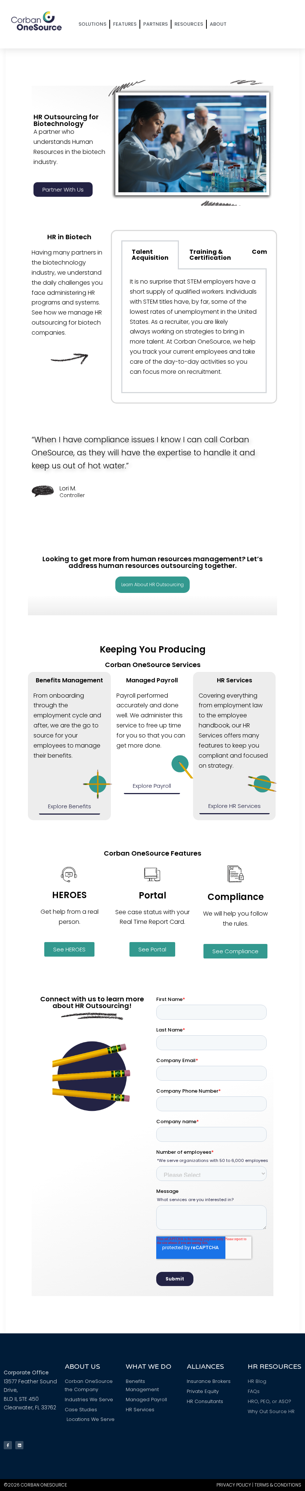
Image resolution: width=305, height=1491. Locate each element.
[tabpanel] (194, 331)
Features (125, 24)
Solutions (92, 24)
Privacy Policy (233, 1485)
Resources (188, 24)
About (218, 24)
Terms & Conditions (277, 1485)
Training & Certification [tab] (210, 254)
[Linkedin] (19, 1445)
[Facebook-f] (8, 1445)
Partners (155, 24)
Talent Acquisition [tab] (150, 254)
